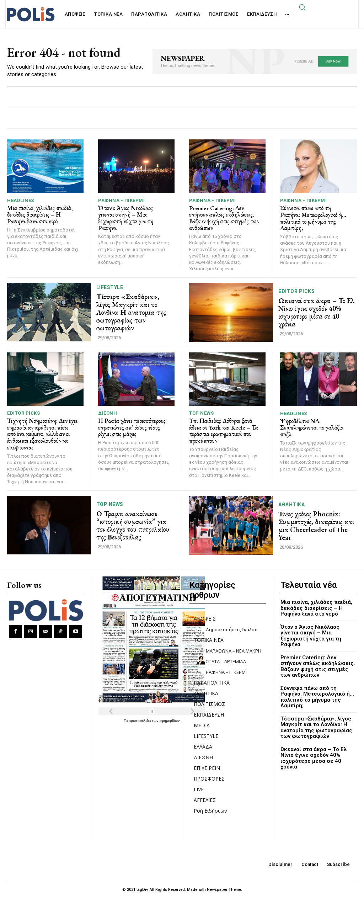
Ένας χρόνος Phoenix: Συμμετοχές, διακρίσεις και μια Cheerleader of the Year (316, 525)
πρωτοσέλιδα (140, 720)
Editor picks (296, 291)
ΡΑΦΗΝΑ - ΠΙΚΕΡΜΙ (121, 200)
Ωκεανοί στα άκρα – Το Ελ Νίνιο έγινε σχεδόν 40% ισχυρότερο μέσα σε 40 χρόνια (316, 312)
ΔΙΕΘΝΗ (107, 413)
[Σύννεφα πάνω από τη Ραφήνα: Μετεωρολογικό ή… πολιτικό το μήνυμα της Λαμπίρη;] (318, 166)
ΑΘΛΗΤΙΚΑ (291, 504)
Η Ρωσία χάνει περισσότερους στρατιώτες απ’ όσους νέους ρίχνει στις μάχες (132, 427)
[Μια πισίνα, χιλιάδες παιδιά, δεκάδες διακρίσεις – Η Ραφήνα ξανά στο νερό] (45, 166)
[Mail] (45, 631)
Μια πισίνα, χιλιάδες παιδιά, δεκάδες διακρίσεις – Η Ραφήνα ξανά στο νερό (40, 214)
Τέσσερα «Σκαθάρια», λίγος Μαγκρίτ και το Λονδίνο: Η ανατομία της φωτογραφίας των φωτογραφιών (131, 312)
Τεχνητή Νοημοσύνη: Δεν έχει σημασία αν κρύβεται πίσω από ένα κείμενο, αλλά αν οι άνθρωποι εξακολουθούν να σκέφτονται (42, 434)
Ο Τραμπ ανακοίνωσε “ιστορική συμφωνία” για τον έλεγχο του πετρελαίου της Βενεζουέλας (132, 525)
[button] (302, 7)
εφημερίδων (170, 720)
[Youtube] (75, 631)
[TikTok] (60, 631)
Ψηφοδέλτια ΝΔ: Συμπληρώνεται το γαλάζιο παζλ (311, 427)
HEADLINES (20, 200)
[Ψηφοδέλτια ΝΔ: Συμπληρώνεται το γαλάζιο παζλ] (318, 379)
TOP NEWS (201, 413)
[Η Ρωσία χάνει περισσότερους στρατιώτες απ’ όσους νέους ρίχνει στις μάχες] (136, 379)
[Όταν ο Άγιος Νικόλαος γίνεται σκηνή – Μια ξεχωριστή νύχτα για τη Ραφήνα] (136, 166)
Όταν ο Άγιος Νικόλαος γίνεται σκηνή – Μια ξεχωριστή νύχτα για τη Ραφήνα (125, 218)
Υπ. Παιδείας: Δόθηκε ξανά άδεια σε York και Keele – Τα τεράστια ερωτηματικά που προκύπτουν (223, 431)
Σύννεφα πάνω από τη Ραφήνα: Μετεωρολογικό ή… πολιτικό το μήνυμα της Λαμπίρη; (313, 218)
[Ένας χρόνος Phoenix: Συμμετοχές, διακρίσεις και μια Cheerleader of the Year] (231, 525)
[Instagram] (30, 631)
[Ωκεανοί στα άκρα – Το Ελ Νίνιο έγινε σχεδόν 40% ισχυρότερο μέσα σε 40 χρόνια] (231, 312)
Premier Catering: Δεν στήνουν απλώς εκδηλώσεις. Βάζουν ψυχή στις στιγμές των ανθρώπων (224, 218)
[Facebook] (15, 631)
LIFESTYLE (109, 287)
